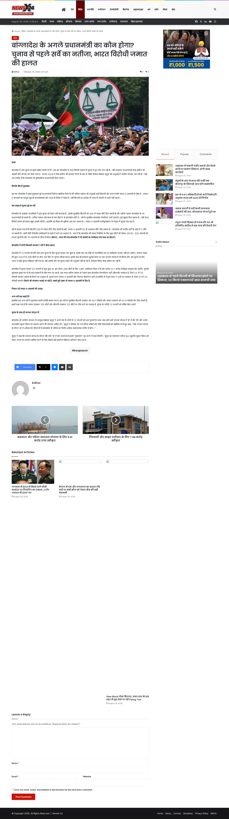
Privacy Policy (201, 813)
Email (15, 776)
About (168, 813)
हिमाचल (78, 21)
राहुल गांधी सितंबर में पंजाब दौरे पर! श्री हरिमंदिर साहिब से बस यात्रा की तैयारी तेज (195, 224)
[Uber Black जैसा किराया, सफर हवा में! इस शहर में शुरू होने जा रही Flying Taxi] (127, 577)
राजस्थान (124, 21)
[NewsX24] (23, 9)
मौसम (165, 9)
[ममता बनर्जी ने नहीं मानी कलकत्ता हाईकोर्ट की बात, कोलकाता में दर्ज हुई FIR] (164, 213)
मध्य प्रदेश (101, 21)
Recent (165, 154)
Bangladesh (81, 350)
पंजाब (52, 21)
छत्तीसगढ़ (113, 21)
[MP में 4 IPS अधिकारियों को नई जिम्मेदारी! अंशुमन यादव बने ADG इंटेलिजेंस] (164, 199)
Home (17, 31)
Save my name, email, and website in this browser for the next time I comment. (53, 789)
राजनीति (90, 9)
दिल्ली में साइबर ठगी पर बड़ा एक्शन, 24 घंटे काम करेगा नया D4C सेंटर (188, 278)
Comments (206, 154)
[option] (190, 266)
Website (87, 776)
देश (72, 9)
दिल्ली (44, 21)
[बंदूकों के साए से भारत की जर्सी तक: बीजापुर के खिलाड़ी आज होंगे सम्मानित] (164, 185)
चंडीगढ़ (60, 21)
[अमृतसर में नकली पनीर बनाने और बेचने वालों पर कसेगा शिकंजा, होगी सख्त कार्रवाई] (164, 170)
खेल (173, 9)
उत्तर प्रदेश (89, 21)
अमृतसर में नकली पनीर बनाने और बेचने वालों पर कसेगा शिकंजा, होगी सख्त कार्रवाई (195, 169)
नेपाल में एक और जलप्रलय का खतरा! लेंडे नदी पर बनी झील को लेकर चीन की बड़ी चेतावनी (79, 489)
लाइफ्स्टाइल (138, 9)
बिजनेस (126, 9)
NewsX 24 (57, 813)
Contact (177, 813)
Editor (16, 72)
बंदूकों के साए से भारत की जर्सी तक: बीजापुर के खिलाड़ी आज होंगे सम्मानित (194, 182)
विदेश (80, 9)
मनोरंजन (101, 9)
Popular (184, 154)
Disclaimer (188, 813)
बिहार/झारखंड (137, 21)
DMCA (213, 813)
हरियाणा (69, 21)
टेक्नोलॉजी (114, 9)
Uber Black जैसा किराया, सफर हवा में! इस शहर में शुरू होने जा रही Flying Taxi (127, 698)
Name (15, 763)
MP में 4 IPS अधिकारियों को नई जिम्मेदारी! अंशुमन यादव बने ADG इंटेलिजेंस (196, 196)
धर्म (149, 9)
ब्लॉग (156, 9)
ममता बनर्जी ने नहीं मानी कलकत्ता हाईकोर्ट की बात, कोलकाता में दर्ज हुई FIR (195, 210)
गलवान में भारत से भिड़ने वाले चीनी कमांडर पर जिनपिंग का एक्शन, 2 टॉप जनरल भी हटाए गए (30, 489)
